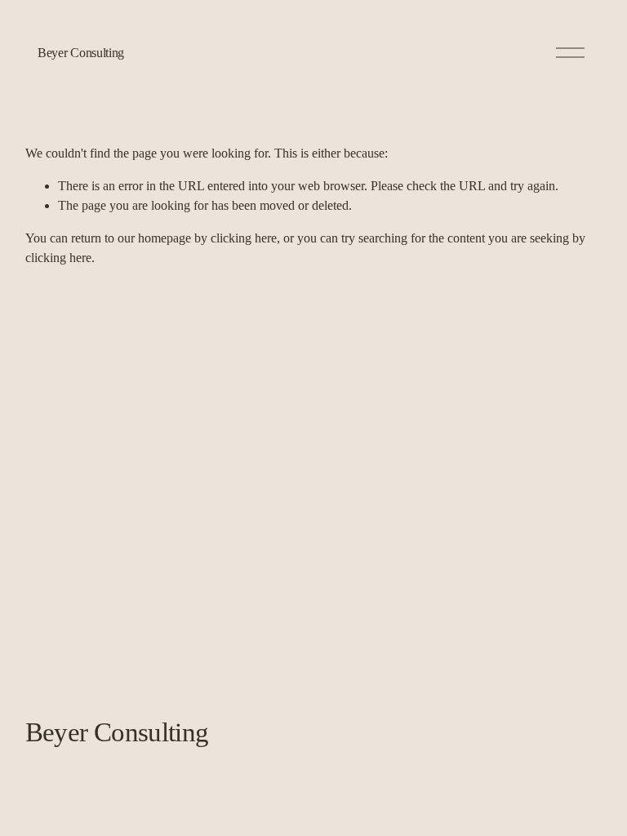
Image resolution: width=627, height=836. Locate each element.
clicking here (244, 238)
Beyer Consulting (81, 53)
